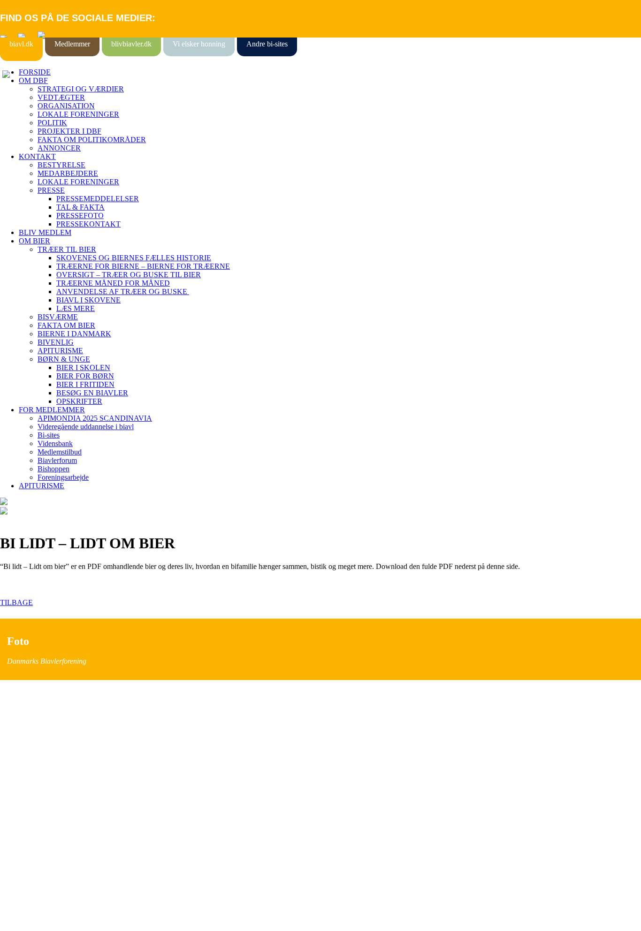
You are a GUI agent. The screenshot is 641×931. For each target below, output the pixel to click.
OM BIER (34, 241)
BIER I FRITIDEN (85, 384)
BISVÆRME (58, 317)
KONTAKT (37, 156)
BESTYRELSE (61, 165)
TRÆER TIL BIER (67, 249)
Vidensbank (55, 443)
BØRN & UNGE (64, 359)
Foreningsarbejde (63, 477)
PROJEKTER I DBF (69, 131)
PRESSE (51, 190)
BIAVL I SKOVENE (88, 300)
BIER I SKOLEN (83, 367)
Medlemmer (72, 44)
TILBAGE (16, 602)
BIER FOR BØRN (85, 376)
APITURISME (60, 351)
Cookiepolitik (20, 744)
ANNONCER (59, 148)
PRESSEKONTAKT (88, 224)
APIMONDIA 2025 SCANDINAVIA (95, 418)
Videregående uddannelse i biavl (86, 427)
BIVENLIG (56, 342)
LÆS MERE (75, 308)
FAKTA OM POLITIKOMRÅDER (92, 140)
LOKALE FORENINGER (78, 114)
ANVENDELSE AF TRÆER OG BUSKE (122, 291)
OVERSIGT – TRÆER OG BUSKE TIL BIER (128, 275)
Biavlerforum (57, 460)
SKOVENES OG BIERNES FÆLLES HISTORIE (133, 258)
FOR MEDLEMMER (52, 410)
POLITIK (52, 123)
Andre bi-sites (267, 44)
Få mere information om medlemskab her (61, 736)
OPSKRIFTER (79, 401)
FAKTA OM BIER (66, 325)
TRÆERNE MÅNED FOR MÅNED (113, 283)
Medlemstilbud (60, 452)
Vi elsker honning (199, 44)
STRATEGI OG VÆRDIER (81, 89)
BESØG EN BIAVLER (92, 393)
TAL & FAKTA (80, 207)
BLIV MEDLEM (45, 232)
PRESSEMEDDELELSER (97, 199)
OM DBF (33, 80)
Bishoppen (53, 469)
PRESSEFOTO (80, 216)
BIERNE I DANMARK (74, 334)
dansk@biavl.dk (47, 820)
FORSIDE (35, 72)
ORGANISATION (66, 106)
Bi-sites (49, 435)
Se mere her (18, 919)
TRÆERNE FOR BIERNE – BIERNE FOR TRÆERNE (143, 266)
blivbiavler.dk (131, 44)
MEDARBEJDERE (68, 173)
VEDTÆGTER (61, 97)
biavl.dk (21, 44)
